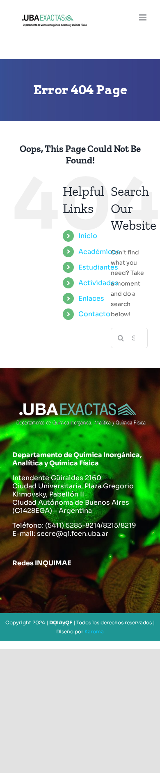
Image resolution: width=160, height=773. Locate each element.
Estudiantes (98, 267)
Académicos (99, 251)
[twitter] (46, 584)
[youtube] (93, 584)
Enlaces (91, 298)
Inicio (87, 235)
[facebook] (22, 584)
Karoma (94, 631)
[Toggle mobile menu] (143, 17)
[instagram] (70, 584)
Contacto (94, 314)
